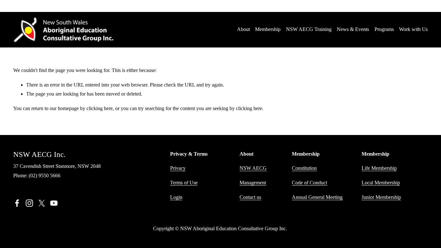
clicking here (100, 108)
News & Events (353, 29)
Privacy (178, 168)
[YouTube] (54, 203)
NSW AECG (253, 168)
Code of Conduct (309, 182)
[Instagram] (29, 203)
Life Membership (379, 168)
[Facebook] (17, 203)
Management (253, 182)
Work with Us (413, 29)
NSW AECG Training (309, 29)
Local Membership (381, 182)
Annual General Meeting (317, 197)
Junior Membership (381, 197)
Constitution (304, 168)
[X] (42, 203)
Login (176, 197)
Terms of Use (184, 182)
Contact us (250, 197)
